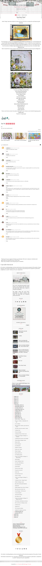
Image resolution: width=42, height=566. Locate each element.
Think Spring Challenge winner (20, 440)
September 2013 (19, 409)
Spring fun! (17, 485)
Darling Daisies (21, 102)
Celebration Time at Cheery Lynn (21, 433)
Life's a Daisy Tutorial (22, 365)
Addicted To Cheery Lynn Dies (20, 510)
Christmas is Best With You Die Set (20, 528)
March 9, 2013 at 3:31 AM (15, 148)
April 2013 (17, 416)
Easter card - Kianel (18, 449)
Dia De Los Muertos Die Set (18, 524)
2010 (15, 517)
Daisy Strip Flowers (18, 452)
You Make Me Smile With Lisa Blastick (33, 141)
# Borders (19, 15)
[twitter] (17, 302)
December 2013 (18, 405)
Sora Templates (19, 564)
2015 (15, 401)
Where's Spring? (18, 451)
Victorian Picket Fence (21, 97)
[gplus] (19, 302)
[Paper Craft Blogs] (19, 539)
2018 (15, 396)
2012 (15, 514)
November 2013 (18, 406)
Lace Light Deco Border (21, 98)
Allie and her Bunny (18, 494)
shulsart (8, 236)
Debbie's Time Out (9, 185)
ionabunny (8, 179)
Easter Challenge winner (19, 461)
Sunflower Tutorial (18, 447)
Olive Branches (21, 108)
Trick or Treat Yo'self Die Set (19, 523)
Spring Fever (17, 506)
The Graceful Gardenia (19, 508)
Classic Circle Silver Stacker (21, 44)
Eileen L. (7, 203)
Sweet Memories (18, 464)
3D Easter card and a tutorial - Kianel (21, 428)
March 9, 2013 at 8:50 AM (18, 166)
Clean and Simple (18, 432)
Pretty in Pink (17, 442)
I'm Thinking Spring (18, 454)
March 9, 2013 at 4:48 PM (15, 179)
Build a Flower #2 (21, 105)
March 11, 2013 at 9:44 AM (12, 222)
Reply (7, 151)
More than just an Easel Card (20, 489)
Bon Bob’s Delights (9, 166)
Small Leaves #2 (21, 109)
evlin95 (7, 154)
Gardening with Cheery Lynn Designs (21, 438)
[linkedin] (21, 302)
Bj (6, 209)
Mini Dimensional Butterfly (21, 91)
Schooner (21, 22)
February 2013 (18, 511)
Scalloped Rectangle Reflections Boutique (22, 41)
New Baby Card (18, 496)
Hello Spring (17, 459)
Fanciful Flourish (21, 106)
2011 (15, 515)
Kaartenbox (8, 160)
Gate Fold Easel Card (18, 473)
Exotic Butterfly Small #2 (21, 92)
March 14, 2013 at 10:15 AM (14, 236)
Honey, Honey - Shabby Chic (20, 419)
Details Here (21, 112)
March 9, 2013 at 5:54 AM (13, 154)
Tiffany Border (21, 99)
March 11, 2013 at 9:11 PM (16, 229)
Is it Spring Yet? (18, 445)
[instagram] (23, 302)
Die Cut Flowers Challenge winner (21, 502)
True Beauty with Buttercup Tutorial (21, 501)
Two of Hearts (21, 95)
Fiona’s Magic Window (21, 94)
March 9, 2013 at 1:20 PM (14, 173)
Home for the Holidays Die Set (19, 527)
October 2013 (18, 408)
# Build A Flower (24, 15)
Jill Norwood (8, 229)
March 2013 (17, 417)
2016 (15, 399)
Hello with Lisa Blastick (5, 140)
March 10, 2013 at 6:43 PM (13, 216)
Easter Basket (17, 466)
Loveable (20, 335)
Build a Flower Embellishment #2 (21, 104)
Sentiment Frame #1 (21, 101)
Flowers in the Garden (19, 468)
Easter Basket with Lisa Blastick (20, 140)
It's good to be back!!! (19, 470)
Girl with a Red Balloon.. (19, 462)
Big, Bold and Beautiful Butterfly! (21, 483)
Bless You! (20, 360)
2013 (15, 403)
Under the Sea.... (18, 504)
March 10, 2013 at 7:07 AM (14, 203)
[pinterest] (25, 302)
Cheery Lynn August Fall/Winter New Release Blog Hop (24, 371)
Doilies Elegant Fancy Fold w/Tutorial (21, 487)
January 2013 (18, 513)
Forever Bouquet (18, 443)
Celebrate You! (17, 430)
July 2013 (17, 412)
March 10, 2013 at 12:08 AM (17, 185)
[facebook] (15, 302)
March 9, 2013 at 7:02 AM (15, 160)
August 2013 (18, 410)
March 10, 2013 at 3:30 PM (11, 209)
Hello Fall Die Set (16, 525)
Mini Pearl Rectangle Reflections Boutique (14, 43)
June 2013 (17, 413)
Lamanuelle (8, 148)
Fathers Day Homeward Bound (16, 45)
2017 (15, 398)
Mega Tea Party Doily (24, 89)
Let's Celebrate (17, 423)
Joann (7, 216)
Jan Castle (8, 173)
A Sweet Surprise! (18, 492)
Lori (7, 222)
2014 (15, 402)
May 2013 (17, 415)
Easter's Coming (18, 475)
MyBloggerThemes (27, 564)
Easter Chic (17, 471)
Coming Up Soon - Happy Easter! (21, 480)
